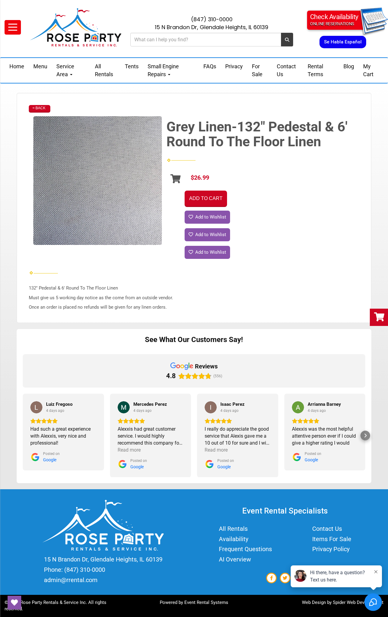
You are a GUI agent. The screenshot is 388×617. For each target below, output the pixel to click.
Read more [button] (129, 450)
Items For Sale (331, 539)
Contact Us (286, 70)
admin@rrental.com (71, 580)
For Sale (257, 70)
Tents (132, 66)
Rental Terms (315, 70)
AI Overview (235, 559)
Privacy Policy (331, 549)
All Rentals (104, 70)
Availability (233, 539)
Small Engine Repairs (163, 70)
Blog (348, 66)
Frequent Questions (245, 549)
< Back (38, 108)
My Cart (368, 70)
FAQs (209, 66)
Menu (40, 66)
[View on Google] (36, 407)
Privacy (234, 66)
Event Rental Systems (206, 602)
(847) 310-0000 (211, 19)
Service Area (65, 70)
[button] (23, 435)
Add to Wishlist (210, 217)
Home (16, 66)
